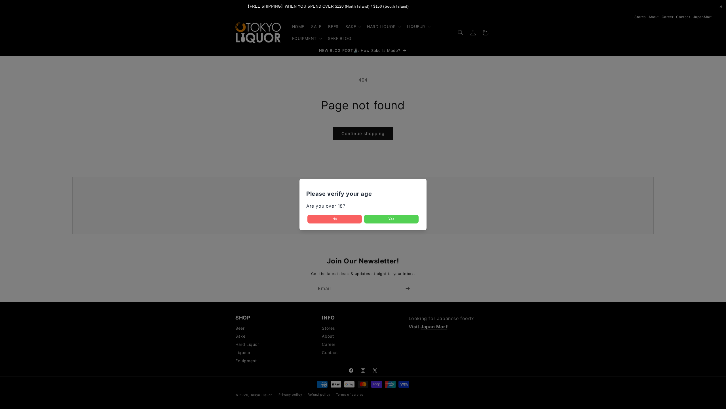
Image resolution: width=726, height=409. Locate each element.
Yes (391, 219)
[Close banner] (721, 6)
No (334, 219)
